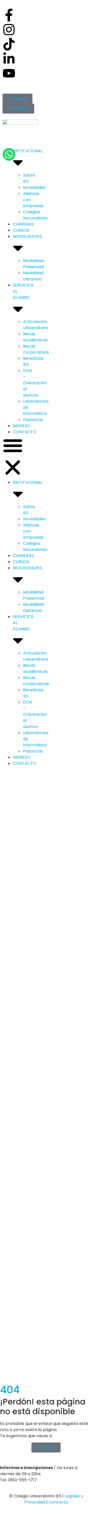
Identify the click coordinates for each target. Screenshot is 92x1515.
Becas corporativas (36, 349)
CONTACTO (24, 432)
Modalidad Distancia (33, 276)
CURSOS (21, 230)
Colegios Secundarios (35, 215)
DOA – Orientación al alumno (35, 383)
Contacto (58, 1502)
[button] (13, 457)
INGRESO (21, 426)
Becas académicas (35, 337)
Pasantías (33, 420)
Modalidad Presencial (33, 264)
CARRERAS (23, 224)
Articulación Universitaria (35, 325)
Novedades (34, 187)
